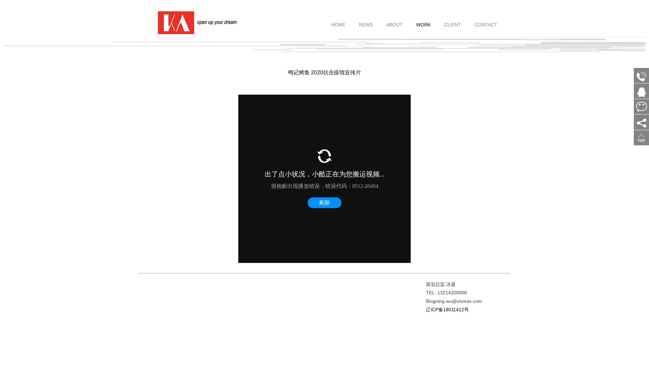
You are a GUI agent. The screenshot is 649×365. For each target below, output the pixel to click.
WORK (423, 21)
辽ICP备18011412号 (447, 309)
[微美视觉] (196, 22)
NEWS (366, 21)
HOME (338, 21)
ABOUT (394, 21)
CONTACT (486, 21)
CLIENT (452, 21)
